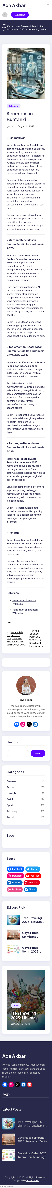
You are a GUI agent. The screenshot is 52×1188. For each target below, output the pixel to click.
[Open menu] (48, 5)
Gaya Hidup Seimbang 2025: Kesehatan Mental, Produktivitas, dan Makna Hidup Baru (32, 1143)
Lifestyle (11, 793)
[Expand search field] (5, 14)
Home (4, 27)
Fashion (11, 787)
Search (38, 753)
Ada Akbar (14, 5)
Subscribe (19, 14)
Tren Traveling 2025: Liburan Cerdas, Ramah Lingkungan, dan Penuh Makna (31, 1127)
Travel (10, 817)
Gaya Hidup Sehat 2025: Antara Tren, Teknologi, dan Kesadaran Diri (32, 1157)
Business (11, 781)
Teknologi (13, 106)
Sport (10, 805)
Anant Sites (32, 1180)
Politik (10, 799)
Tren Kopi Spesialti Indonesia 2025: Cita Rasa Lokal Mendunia (35, 638)
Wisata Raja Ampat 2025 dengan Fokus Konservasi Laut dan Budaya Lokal (16, 638)
